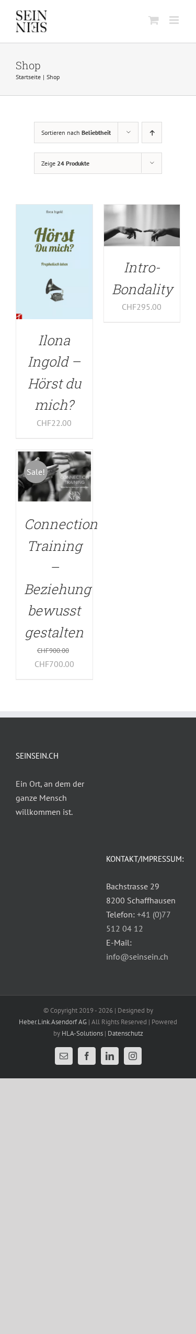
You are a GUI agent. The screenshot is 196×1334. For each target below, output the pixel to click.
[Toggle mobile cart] (153, 20)
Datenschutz (125, 1033)
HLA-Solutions (82, 1033)
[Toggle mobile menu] (174, 20)
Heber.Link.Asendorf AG (53, 1021)
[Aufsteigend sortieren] (152, 132)
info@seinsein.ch (137, 956)
